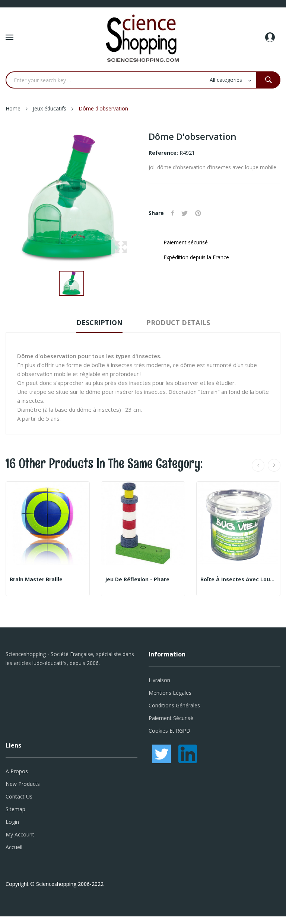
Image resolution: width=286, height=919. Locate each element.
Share (173, 213)
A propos (17, 771)
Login (12, 821)
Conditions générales (174, 705)
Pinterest (198, 213)
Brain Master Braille (36, 579)
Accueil (14, 847)
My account (20, 834)
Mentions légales (170, 692)
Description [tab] (99, 322)
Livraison (159, 680)
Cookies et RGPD (169, 730)
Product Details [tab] (178, 322)
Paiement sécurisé (171, 718)
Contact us (19, 796)
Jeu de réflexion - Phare (137, 579)
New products (23, 783)
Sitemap (15, 809)
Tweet (184, 213)
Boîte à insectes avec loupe (238, 579)
